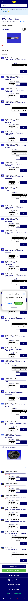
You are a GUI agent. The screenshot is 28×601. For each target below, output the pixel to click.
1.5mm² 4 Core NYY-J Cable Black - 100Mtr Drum (14, 134)
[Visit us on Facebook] (3, 598)
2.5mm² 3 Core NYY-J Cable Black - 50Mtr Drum (14, 208)
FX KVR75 (15, 496)
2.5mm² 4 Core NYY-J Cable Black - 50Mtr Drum (14, 251)
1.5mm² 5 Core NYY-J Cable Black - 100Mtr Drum (14, 177)
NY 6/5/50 (15, 422)
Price (14, 63)
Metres (17, 69)
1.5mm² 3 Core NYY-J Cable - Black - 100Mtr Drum (14, 90)
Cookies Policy (14, 307)
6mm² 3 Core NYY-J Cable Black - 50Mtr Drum (15, 380)
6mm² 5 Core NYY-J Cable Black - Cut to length (15, 405)
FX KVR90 (15, 508)
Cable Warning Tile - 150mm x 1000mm (15, 533)
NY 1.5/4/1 (16, 101)
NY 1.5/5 (15, 175)
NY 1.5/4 (15, 132)
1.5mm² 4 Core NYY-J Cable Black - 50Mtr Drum (14, 121)
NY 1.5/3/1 (16, 58)
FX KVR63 (15, 484)
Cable (4, 16)
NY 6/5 (14, 434)
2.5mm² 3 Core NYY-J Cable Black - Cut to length (15, 189)
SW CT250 (16, 548)
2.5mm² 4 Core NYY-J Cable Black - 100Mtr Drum (14, 263)
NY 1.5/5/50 (16, 163)
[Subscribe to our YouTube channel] (17, 598)
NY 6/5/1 (15, 403)
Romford (5, 11)
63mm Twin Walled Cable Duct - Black (15, 485)
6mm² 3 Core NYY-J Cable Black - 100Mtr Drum (14, 393)
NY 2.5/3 (15, 218)
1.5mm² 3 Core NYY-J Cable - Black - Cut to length (15, 60)
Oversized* (7, 474)
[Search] (25, 5)
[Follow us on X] (10, 598)
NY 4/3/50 (15, 335)
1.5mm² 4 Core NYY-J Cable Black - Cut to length (15, 103)
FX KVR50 (15, 471)
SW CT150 (16, 532)
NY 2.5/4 (15, 261)
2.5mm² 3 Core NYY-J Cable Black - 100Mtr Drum (14, 220)
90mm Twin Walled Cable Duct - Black (15, 509)
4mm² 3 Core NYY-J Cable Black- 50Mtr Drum (15, 337)
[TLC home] (14, 2)
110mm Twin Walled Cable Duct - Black (15, 521)
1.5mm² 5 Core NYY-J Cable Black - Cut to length (15, 146)
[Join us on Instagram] (24, 598)
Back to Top (13, 566)
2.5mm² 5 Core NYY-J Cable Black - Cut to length (15, 276)
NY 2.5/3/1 (16, 187)
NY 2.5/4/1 (16, 231)
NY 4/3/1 (15, 317)
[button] (24, 294)
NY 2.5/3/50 (16, 206)
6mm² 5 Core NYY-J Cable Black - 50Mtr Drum (15, 424)
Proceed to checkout (13, 570)
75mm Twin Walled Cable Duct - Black (15, 497)
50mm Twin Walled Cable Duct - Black (15, 473)
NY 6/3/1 (15, 360)
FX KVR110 (16, 520)
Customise (9, 303)
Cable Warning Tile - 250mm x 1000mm (15, 549)
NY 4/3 (14, 348)
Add (23, 71)
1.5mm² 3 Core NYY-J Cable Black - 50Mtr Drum (14, 78)
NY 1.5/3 (15, 89)
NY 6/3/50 (15, 379)
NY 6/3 (14, 391)
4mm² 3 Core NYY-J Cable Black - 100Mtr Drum (14, 350)
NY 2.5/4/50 (16, 249)
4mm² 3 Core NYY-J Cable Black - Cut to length (15, 319)
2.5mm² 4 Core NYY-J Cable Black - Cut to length (15, 232)
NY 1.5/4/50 (16, 119)
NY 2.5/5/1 (16, 274)
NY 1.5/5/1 (16, 144)
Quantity (18, 476)
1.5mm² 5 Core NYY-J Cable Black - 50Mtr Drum (14, 164)
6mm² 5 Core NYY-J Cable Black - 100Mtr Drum (14, 436)
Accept (19, 303)
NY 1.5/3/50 (16, 76)
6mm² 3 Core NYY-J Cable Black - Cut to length (15, 362)
